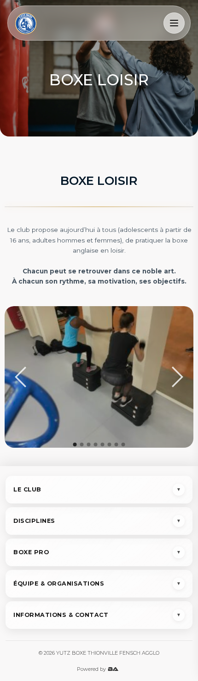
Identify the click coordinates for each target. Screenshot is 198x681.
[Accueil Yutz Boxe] (25, 23)
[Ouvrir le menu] (174, 23)
